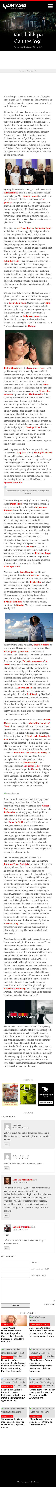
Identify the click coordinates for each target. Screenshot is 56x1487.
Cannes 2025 (7, 1325)
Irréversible (9, 812)
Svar (6, 1144)
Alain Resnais (29, 762)
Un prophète (10, 651)
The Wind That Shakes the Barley (30, 752)
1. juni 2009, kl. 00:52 (20, 1182)
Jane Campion (27, 571)
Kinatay (20, 604)
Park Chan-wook (17, 302)
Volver (46, 384)
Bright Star (35, 581)
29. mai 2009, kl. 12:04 (20, 1128)
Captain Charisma (21, 1226)
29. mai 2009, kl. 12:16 (20, 1158)
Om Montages (22, 1481)
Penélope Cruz (33, 427)
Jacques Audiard (40, 644)
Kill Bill (29, 546)
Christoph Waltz (12, 566)
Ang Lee (21, 452)
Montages (7, 5)
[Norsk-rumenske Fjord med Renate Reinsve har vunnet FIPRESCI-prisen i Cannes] (14, 1412)
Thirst (47, 302)
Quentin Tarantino (13, 482)
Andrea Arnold (24, 687)
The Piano (34, 575)
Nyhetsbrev (34, 1481)
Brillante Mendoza (13, 601)
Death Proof (16, 503)
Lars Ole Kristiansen (24, 47)
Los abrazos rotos (35, 367)
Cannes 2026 (7, 1357)
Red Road (32, 694)
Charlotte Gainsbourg (14, 988)
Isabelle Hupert (30, 195)
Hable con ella (36, 394)
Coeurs (34, 769)
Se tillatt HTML (49, 1304)
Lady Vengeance (31, 315)
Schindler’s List (11, 260)
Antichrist (24, 864)
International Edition (40, 1325)
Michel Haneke (11, 192)
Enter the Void (16, 822)
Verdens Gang (11, 923)
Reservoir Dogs (42, 553)
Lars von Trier (11, 864)
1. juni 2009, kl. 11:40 (20, 1229)
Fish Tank (24, 651)
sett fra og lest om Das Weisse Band (34, 227)
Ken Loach (32, 736)
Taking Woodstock (43, 452)
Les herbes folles (31, 765)
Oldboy (31, 325)
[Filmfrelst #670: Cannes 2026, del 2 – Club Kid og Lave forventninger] (42, 1412)
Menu (50, 6)
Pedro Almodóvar (13, 367)
